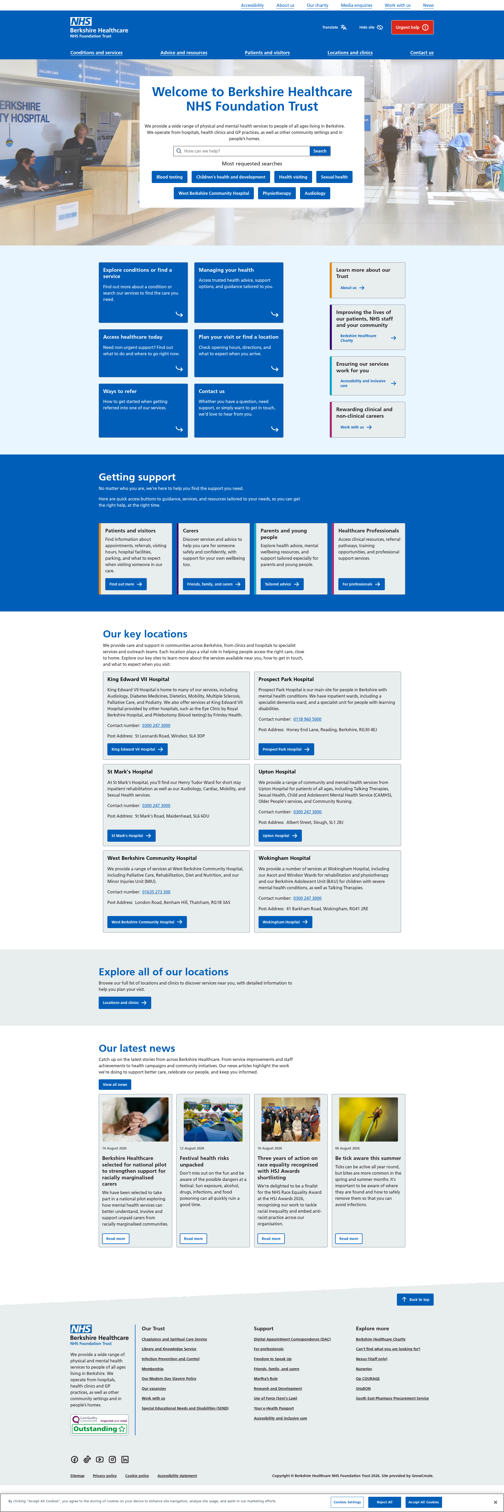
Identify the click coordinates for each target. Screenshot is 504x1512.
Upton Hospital (276, 835)
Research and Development (278, 1388)
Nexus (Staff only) (371, 1359)
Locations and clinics (350, 53)
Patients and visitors (267, 53)
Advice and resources (183, 53)
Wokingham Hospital (281, 922)
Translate (330, 27)
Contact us (422, 53)
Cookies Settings (347, 1502)
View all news (115, 1084)
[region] (252, 1502)
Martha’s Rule (266, 1378)
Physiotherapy (276, 193)
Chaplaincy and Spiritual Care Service (174, 1339)
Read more (117, 1239)
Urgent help (407, 27)
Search (320, 151)
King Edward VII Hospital (133, 749)
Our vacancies (154, 1388)
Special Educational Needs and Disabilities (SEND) (185, 1408)
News (428, 5)
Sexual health (334, 177)
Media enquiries (356, 5)
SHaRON (363, 1388)
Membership (153, 1369)
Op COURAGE (368, 1378)
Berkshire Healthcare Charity (358, 338)
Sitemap (77, 1475)
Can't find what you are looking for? (388, 1349)
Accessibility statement (177, 1475)
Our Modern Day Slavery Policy (169, 1378)
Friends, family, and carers (210, 584)
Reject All (384, 1502)
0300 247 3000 (156, 725)
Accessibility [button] (252, 5)
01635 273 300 (156, 891)
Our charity (317, 5)
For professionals (357, 584)
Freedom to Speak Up (273, 1359)
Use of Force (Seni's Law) (275, 1398)
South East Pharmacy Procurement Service (392, 1398)
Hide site (367, 27)
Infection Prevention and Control (171, 1359)
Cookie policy (137, 1475)
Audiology (315, 193)
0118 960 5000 (307, 719)
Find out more (128, 585)
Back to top (419, 1299)
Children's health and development (230, 177)
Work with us (398, 5)
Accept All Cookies (423, 1502)
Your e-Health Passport (274, 1408)
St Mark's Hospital (127, 835)
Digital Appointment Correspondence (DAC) (292, 1339)
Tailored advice (284, 585)
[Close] (495, 1502)
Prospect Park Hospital (282, 749)
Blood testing (169, 177)
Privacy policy (105, 1475)
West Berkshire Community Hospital (213, 193)
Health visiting (293, 177)
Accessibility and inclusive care (363, 383)
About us (285, 5)
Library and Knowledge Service (169, 1349)
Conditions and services (96, 53)
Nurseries (364, 1369)
